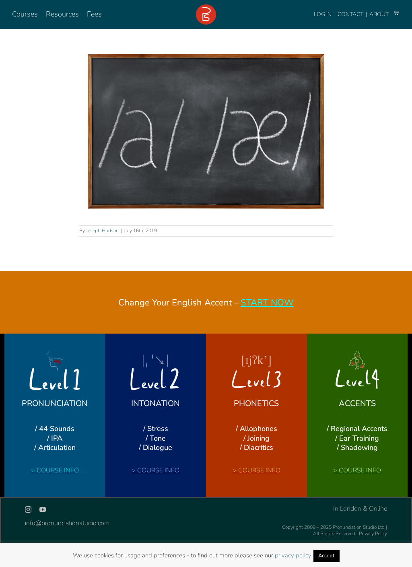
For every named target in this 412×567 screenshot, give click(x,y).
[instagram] (28, 509)
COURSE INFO (58, 470)
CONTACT (351, 14)
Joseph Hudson (102, 230)
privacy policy (293, 555)
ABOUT (379, 14)
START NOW (267, 303)
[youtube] (42, 509)
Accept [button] (326, 555)
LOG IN (323, 14)
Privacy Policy (373, 533)
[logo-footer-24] (206, 7)
